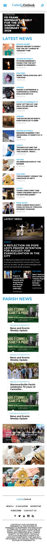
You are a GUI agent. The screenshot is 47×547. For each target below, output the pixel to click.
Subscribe (16, 510)
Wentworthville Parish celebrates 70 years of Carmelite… (22, 387)
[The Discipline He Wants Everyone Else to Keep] (8, 122)
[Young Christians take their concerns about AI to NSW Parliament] (8, 194)
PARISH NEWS (17, 298)
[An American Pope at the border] (8, 165)
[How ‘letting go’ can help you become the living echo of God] (8, 107)
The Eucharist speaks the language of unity (29, 177)
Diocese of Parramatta (27, 102)
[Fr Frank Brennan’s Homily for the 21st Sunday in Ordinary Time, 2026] (8, 64)
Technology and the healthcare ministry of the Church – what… (28, 149)
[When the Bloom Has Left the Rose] (8, 78)
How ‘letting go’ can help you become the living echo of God (24, 434)
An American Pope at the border (20, 457)
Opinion (20, 87)
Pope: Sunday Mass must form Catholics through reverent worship (29, 207)
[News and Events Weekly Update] (23, 305)
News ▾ (9, 506)
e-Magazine (22, 506)
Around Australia (24, 59)
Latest (19, 145)
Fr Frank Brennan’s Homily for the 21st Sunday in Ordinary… (26, 63)
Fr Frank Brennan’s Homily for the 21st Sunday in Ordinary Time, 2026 (18, 24)
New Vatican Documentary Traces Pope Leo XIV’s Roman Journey (39, 279)
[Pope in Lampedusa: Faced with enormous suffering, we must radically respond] (8, 275)
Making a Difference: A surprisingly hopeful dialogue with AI (27, 92)
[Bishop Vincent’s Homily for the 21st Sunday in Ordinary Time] (8, 49)
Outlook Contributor (17, 439)
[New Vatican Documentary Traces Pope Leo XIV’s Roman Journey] (27, 275)
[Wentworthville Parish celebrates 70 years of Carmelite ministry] (23, 363)
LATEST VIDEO (13, 219)
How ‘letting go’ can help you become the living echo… (26, 106)
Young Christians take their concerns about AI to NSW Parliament (28, 193)
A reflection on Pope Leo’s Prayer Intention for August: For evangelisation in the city (22, 251)
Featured (20, 73)
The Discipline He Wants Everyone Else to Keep (28, 120)
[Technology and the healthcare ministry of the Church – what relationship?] (8, 150)
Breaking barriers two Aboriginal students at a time (29, 135)
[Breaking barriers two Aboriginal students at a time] (8, 136)
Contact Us (30, 510)
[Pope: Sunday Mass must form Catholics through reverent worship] (8, 208)
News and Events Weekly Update (20, 329)
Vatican (20, 160)
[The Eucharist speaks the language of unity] (8, 179)
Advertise (35, 506)
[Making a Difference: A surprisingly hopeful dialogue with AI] (8, 93)
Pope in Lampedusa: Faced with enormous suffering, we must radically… (19, 282)
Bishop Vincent (23, 44)
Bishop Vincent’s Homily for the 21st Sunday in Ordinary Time (28, 48)
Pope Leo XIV (21, 203)
